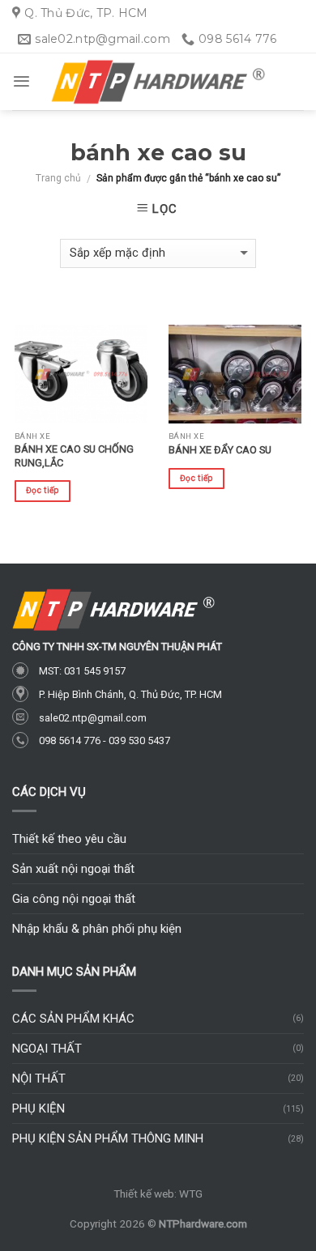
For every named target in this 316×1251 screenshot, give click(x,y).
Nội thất (39, 1078)
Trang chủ (58, 178)
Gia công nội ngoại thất (73, 898)
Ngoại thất (47, 1048)
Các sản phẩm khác (73, 1018)
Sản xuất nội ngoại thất (73, 869)
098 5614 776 (69, 740)
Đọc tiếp (42, 490)
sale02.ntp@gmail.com (93, 718)
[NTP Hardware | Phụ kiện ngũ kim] (158, 82)
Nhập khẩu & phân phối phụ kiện (96, 928)
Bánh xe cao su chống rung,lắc (74, 456)
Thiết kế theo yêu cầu (69, 839)
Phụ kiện (38, 1108)
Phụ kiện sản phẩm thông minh (107, 1138)
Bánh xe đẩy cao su (220, 450)
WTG (191, 1193)
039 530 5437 (139, 740)
